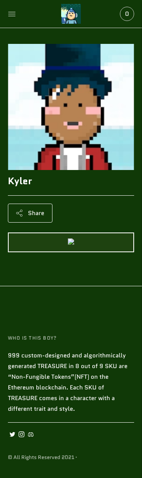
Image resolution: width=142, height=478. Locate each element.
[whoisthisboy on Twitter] (12, 435)
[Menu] (12, 14)
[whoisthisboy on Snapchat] (31, 435)
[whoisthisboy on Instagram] (21, 435)
